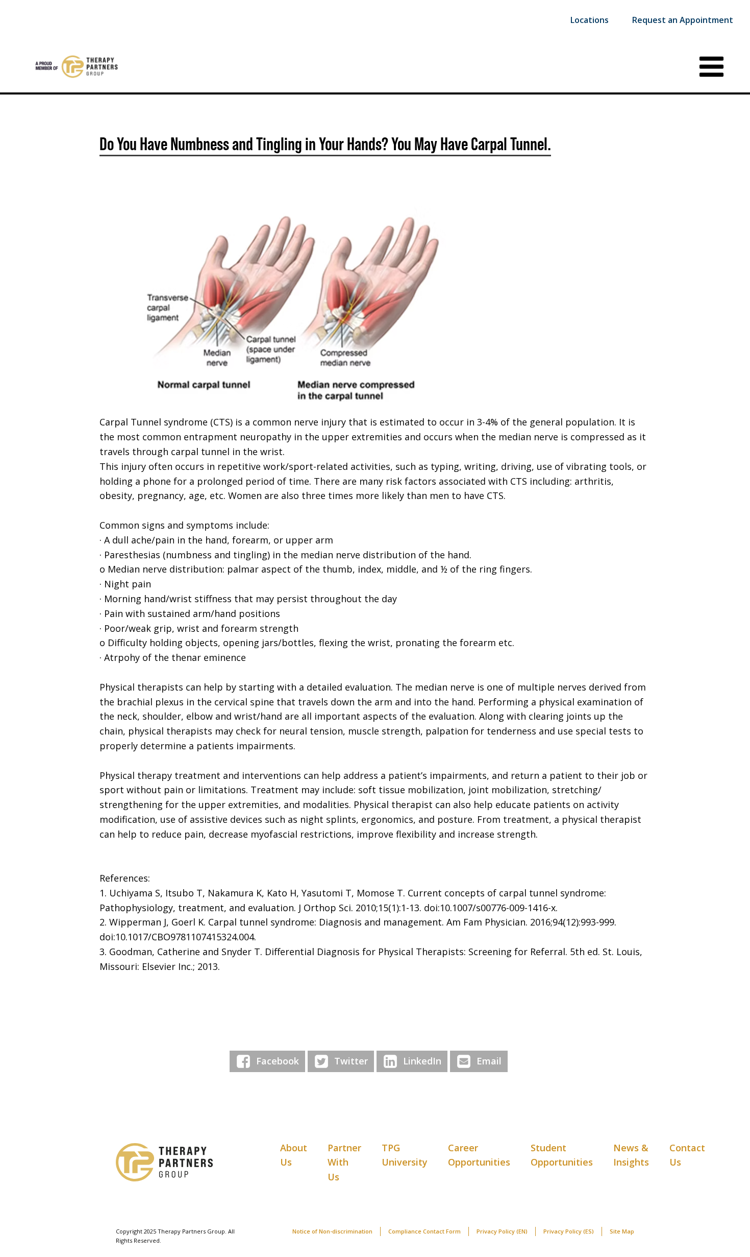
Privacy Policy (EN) (502, 1231)
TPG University (405, 1155)
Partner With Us (344, 1162)
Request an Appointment (682, 20)
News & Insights (631, 1155)
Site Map (622, 1231)
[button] (375, 306)
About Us (293, 1155)
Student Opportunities (562, 1155)
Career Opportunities (479, 1155)
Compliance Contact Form (424, 1231)
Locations (589, 20)
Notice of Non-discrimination (332, 1231)
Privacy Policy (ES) (568, 1231)
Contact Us (687, 1155)
